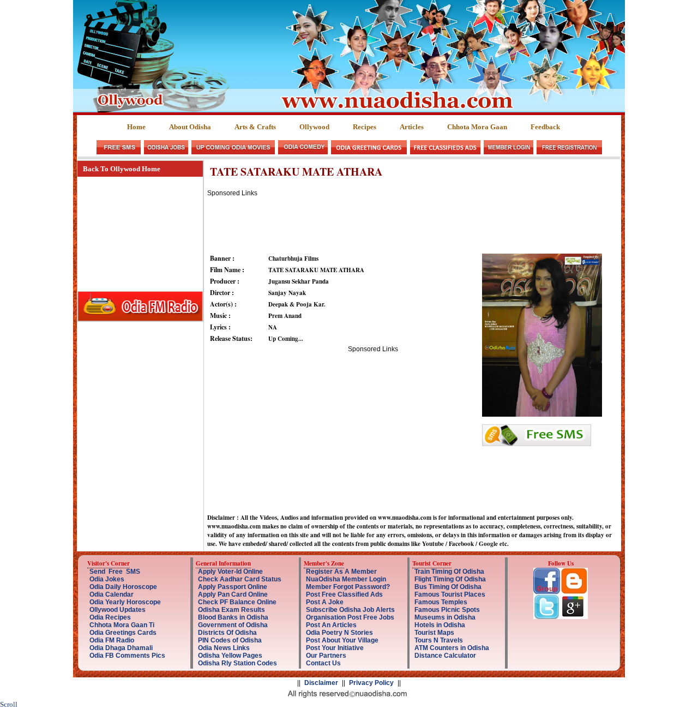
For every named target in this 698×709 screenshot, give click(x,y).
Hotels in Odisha (439, 625)
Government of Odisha (233, 625)
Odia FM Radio (111, 640)
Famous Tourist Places (449, 594)
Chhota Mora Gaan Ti (121, 625)
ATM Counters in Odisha (451, 648)
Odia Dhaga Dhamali (121, 648)
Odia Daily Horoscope (123, 587)
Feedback (545, 127)
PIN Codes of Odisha (230, 640)
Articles (412, 127)
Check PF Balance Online (237, 602)
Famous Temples (440, 602)
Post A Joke (325, 602)
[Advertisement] (405, 221)
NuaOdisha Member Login (346, 579)
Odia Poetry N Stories (339, 632)
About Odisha (190, 127)
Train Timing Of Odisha (449, 571)
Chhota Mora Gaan (477, 127)
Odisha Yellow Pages (230, 655)
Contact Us (323, 663)
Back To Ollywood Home (121, 169)
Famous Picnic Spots (447, 610)
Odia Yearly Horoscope (125, 602)
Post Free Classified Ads (344, 594)
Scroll (8, 704)
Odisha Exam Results (231, 610)
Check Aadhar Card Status (239, 579)
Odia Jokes (106, 579)
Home (136, 127)
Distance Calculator (445, 655)
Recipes (364, 127)
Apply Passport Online (232, 587)
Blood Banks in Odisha (233, 617)
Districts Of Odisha (227, 632)
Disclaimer (321, 683)
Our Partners (326, 655)
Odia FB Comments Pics (127, 655)
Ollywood (314, 127)
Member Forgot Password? (348, 587)
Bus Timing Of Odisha (448, 587)
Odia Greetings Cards (123, 632)
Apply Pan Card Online (233, 594)
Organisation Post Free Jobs (350, 617)
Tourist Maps (434, 632)
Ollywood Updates (117, 610)
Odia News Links (224, 648)
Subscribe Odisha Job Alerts (350, 610)
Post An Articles (331, 625)
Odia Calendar (111, 594)
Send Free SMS (114, 571)
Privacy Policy (371, 683)
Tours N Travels (438, 640)
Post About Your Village (342, 640)
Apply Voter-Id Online (230, 571)
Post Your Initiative (335, 648)
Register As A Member (341, 571)
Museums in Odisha (445, 617)
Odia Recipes (110, 617)
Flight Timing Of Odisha (450, 579)
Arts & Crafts (255, 127)
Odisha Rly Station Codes (237, 663)
